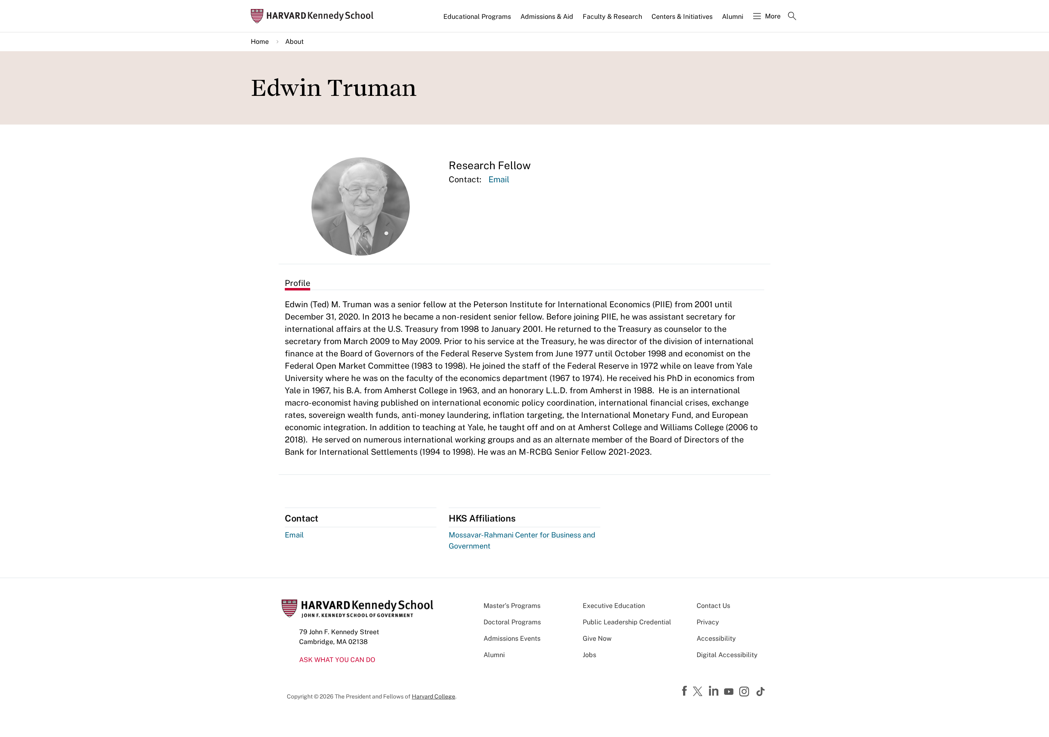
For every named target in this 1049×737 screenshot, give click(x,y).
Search (792, 17)
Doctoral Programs (512, 622)
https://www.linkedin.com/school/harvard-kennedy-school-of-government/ (714, 691)
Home (260, 41)
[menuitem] (477, 20)
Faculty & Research (612, 16)
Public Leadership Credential (627, 622)
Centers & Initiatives (682, 16)
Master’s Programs (512, 606)
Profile (297, 283)
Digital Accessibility (727, 655)
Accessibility (716, 638)
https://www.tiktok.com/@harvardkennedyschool (761, 691)
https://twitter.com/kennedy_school (699, 692)
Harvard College (433, 696)
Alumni (732, 16)
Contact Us (713, 606)
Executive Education (614, 606)
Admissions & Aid (546, 16)
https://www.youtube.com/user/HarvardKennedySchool (730, 692)
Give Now (597, 638)
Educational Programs (477, 16)
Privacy (708, 622)
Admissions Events (512, 638)
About (294, 41)
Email (498, 179)
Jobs (589, 655)
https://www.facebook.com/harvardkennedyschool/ (685, 691)
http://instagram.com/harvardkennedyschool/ (745, 692)
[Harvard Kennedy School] (315, 16)
